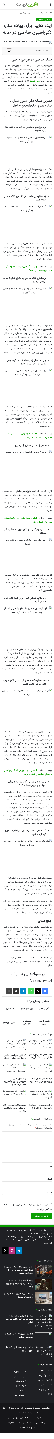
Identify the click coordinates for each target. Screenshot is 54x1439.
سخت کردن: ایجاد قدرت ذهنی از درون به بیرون (19, 1349)
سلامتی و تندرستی (27, 1023)
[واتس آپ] (31, 991)
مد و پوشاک (45, 1370)
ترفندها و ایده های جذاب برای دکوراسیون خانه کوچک (40, 1080)
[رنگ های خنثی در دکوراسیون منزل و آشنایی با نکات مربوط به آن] (14, 1069)
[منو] (50, 5)
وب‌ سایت (48, 1192)
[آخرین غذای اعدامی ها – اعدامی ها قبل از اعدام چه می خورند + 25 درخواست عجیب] (43, 1271)
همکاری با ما (23, 1422)
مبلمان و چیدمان (26, 13)
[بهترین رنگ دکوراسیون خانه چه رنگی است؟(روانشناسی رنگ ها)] (14, 1096)
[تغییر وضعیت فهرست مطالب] (7, 50)
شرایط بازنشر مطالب (15, 1417)
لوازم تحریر (19, 1385)
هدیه (22, 1390)
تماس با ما (29, 1417)
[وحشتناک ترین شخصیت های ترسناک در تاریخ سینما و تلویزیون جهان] (43, 1284)
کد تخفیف (20, 1381)
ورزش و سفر (19, 1376)
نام (51, 1166)
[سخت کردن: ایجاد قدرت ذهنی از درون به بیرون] (43, 1352)
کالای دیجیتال (44, 1394)
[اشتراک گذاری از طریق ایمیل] (16, 991)
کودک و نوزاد (19, 1371)
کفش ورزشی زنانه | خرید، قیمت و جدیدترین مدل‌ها (19, 1335)
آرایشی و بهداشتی (43, 1389)
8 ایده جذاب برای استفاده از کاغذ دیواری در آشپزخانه (40, 1106)
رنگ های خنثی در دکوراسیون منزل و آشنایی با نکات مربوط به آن (15, 1081)
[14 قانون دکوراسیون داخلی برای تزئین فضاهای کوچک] (14, 1045)
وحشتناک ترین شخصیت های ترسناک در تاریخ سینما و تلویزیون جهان (19, 1284)
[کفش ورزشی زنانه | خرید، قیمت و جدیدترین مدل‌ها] (43, 1338)
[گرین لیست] (27, 4)
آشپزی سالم (44, 1008)
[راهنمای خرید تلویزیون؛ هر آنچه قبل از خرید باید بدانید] (43, 1298)
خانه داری (10, 1008)
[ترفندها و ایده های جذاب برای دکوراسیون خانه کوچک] (40, 1069)
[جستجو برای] (3, 5)
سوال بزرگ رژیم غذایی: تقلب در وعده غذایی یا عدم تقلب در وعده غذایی (19, 1319)
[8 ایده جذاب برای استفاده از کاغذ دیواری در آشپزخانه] (40, 1096)
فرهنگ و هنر (19, 1395)
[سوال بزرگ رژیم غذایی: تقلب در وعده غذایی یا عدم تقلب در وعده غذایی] (43, 1322)
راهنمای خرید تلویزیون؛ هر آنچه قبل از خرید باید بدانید (18, 1295)
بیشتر (46, 1243)
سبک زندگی (39, 13)
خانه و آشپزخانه (44, 1375)
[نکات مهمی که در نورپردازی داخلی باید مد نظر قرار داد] (40, 1045)
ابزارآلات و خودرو (43, 1380)
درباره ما (38, 1417)
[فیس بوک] (45, 991)
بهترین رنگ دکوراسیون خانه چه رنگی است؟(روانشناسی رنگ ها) (14, 1108)
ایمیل (50, 1179)
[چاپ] (9, 991)
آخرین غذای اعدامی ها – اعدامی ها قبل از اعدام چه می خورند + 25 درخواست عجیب (18, 1270)
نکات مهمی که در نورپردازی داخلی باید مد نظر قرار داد (40, 1056)
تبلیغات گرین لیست (38, 1422)
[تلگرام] (23, 991)
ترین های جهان (27, 1008)
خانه (48, 13)
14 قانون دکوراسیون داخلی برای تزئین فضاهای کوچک (15, 1057)
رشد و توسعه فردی (44, 1023)
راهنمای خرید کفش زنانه (27, 1427)
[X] (38, 991)
